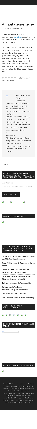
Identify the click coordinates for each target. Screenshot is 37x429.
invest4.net (23, 125)
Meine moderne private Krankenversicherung (18, 298)
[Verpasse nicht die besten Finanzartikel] (26, 315)
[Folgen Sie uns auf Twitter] (7, 315)
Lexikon (12, 80)
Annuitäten (18, 37)
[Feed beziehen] (15, 315)
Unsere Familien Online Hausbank (14, 294)
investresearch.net (18, 13)
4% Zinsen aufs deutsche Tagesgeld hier (16, 283)
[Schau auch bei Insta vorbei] (22, 315)
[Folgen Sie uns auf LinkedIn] (11, 315)
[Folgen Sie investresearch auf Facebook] (3, 315)
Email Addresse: (7, 183)
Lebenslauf (10, 103)
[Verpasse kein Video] (18, 315)
